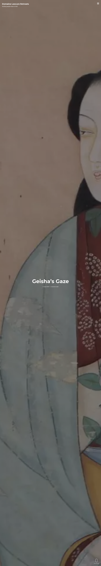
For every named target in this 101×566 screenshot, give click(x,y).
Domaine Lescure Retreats (15, 4)
